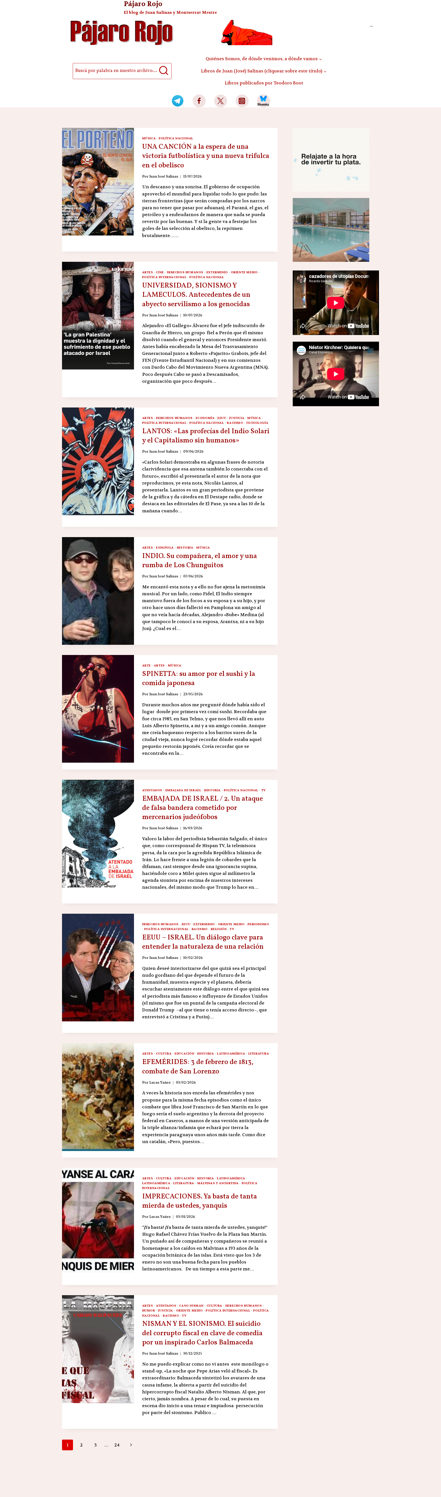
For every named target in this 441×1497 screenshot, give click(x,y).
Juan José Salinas (163, 176)
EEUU (221, 418)
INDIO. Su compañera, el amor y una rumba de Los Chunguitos (199, 560)
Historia (185, 548)
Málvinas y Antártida (218, 1183)
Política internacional (164, 277)
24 (117, 1445)
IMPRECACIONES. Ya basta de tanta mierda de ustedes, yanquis (199, 1201)
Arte (146, 665)
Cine (160, 272)
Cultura (164, 1053)
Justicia (236, 418)
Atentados (152, 790)
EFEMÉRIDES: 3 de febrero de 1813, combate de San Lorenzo (197, 1066)
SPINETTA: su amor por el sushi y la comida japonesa (198, 678)
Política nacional (176, 138)
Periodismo (258, 924)
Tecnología (257, 423)
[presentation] (98, 182)
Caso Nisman (191, 1306)
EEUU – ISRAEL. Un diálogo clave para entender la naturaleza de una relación (203, 942)
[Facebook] (199, 100)
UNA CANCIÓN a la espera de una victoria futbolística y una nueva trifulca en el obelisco (205, 156)
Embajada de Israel (183, 790)
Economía (205, 418)
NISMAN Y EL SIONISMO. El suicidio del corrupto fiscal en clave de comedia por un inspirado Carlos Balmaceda (202, 1333)
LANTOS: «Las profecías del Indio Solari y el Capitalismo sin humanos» (206, 436)
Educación (184, 1053)
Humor (148, 1310)
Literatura (258, 1053)
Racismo (235, 423)
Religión (219, 929)
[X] (220, 100)
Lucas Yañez (160, 1082)
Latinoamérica (231, 1053)
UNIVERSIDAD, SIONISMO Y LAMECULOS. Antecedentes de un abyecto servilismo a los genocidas (196, 295)
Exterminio (217, 272)
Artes (147, 272)
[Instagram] (242, 100)
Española (165, 548)
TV (263, 790)
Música (149, 138)
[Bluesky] (263, 100)
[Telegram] (177, 100)
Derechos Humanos (185, 272)
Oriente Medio (244, 272)
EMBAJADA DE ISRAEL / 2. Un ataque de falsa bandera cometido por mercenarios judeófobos (202, 808)
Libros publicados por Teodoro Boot (264, 83)
